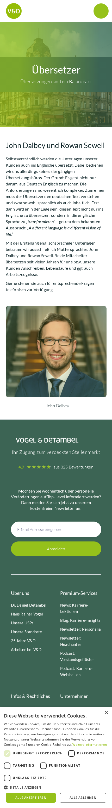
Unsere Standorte (26, 631)
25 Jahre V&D (23, 640)
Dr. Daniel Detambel (29, 605)
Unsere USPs (22, 622)
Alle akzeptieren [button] (30, 797)
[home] (12, 11)
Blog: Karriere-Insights (80, 620)
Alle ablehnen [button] (83, 797)
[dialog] (56, 757)
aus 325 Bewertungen (73, 467)
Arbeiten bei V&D (26, 649)
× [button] (106, 713)
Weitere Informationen (89, 744)
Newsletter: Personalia (80, 629)
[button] (101, 11)
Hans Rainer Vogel (27, 614)
